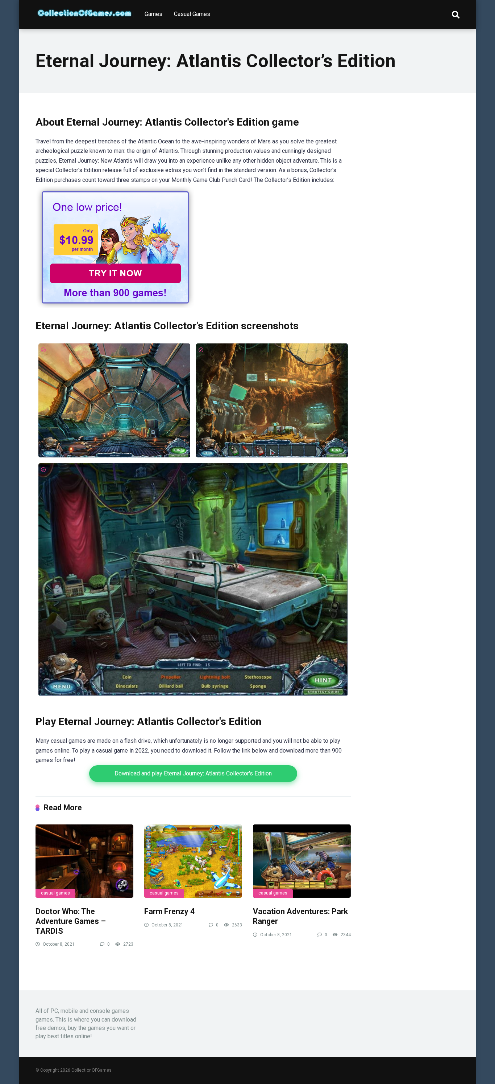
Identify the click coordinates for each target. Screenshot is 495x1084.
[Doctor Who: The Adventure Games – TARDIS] (84, 861)
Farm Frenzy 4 (169, 911)
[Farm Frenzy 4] (193, 861)
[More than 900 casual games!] (115, 306)
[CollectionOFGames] (84, 10)
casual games (55, 893)
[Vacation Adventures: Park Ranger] (302, 861)
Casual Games (192, 14)
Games (153, 14)
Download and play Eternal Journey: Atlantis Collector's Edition (193, 773)
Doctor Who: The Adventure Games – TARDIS (71, 921)
